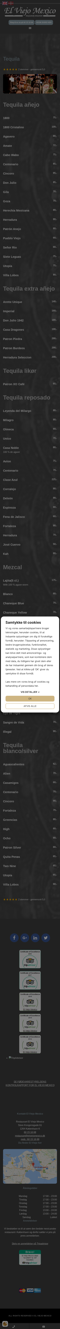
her (36, 685)
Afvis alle (30, 706)
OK (30, 698)
